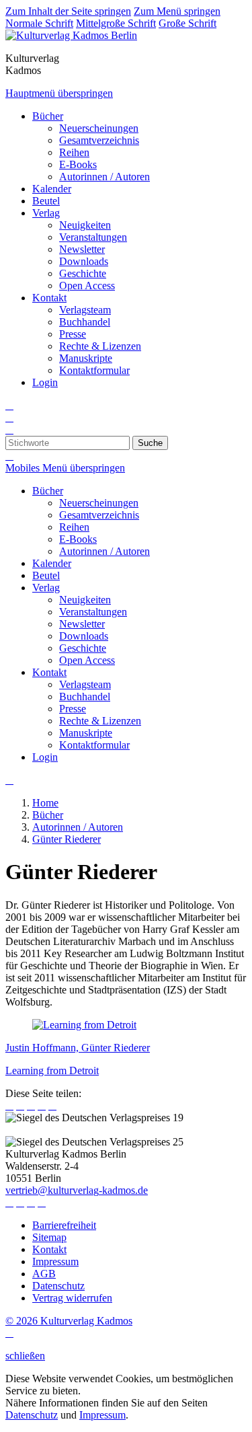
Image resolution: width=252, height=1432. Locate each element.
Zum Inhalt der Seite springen (68, 11)
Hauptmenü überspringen (59, 93)
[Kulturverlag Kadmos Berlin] (71, 35)
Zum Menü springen (177, 11)
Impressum (102, 1415)
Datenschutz (31, 1415)
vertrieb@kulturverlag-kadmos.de (76, 1190)
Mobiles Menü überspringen (65, 468)
